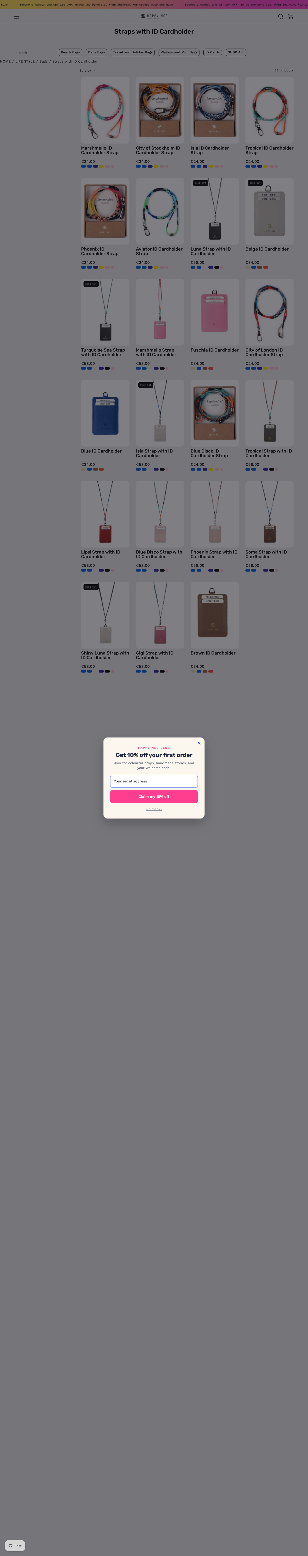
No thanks (154, 809)
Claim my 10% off (154, 796)
